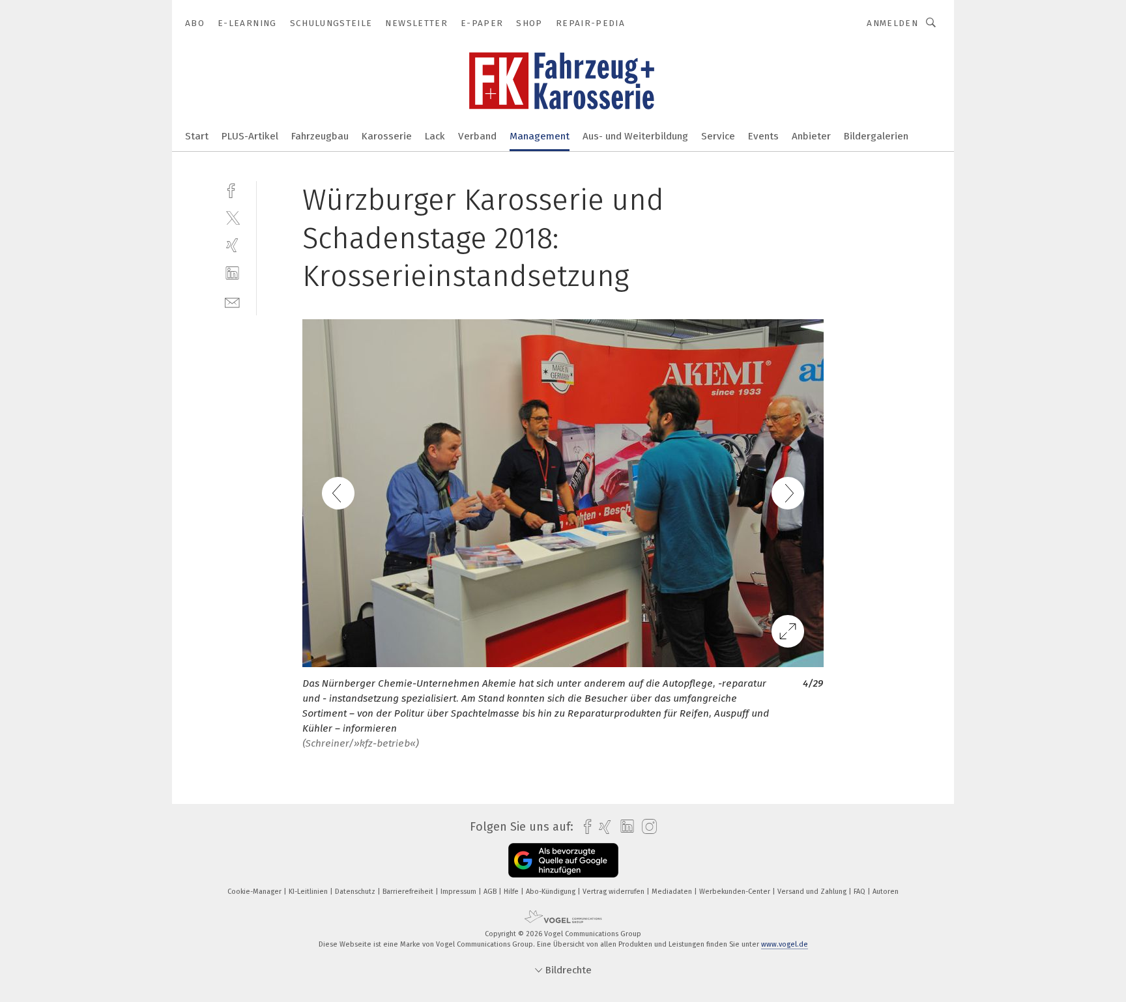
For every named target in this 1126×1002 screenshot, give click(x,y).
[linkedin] (232, 273)
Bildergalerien (876, 136)
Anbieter (811, 136)
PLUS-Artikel (250, 136)
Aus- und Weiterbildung (635, 136)
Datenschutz (356, 891)
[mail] (232, 301)
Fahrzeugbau (320, 136)
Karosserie (387, 136)
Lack (435, 136)
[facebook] (232, 189)
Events (763, 136)
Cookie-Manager (255, 891)
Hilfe (512, 891)
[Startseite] (197, 135)
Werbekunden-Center (735, 891)
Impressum (459, 891)
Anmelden (892, 23)
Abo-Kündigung (551, 891)
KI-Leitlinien (309, 891)
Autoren (886, 891)
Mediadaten (673, 891)
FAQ (860, 891)
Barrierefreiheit (409, 891)
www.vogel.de (784, 944)
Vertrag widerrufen (614, 891)
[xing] (232, 245)
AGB (491, 891)
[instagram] (646, 827)
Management (540, 136)
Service (718, 136)
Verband (477, 136)
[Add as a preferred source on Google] (563, 860)
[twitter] (232, 217)
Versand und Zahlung (812, 891)
